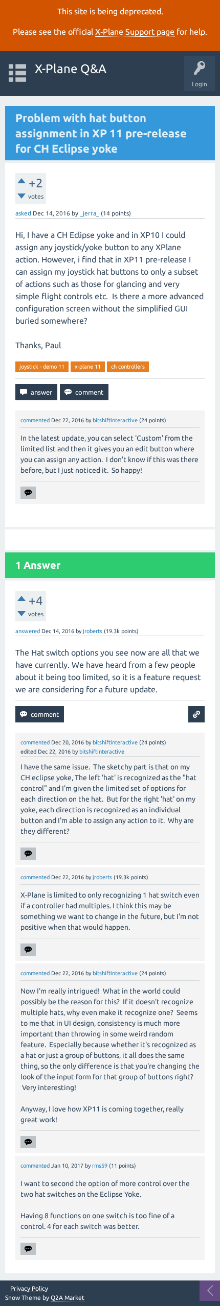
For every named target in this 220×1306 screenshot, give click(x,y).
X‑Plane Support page (134, 31)
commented (35, 420)
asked (23, 213)
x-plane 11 (88, 367)
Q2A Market (67, 1297)
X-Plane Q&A (70, 69)
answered (27, 631)
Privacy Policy (29, 1289)
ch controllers (128, 367)
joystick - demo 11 (41, 367)
